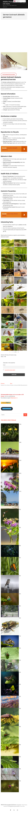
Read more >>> (14, 398)
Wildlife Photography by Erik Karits (11, 3)
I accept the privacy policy (10, 369)
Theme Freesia (24, 804)
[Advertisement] (14, 37)
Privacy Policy (22, 806)
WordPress (6, 806)
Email (4, 365)
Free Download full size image (8, 74)
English (18, 1)
